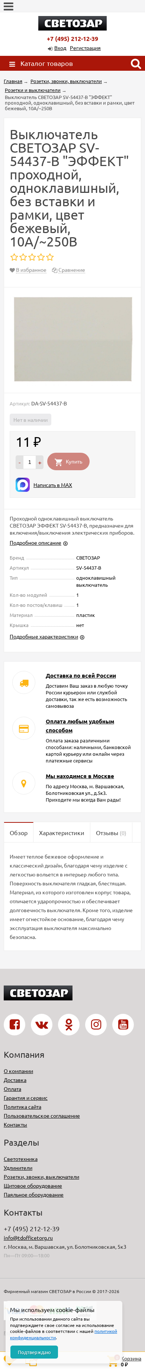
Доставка (15, 1079)
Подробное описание (35, 542)
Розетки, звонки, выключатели (41, 1176)
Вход (60, 47)
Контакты (15, 1124)
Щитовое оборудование (33, 1185)
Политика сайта (22, 1106)
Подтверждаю (34, 1352)
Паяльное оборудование (34, 1194)
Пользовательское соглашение (42, 1115)
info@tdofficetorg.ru (28, 1237)
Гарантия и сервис (26, 1097)
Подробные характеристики (44, 636)
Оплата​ (12, 1088)
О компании (18, 1070)
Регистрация (85, 47)
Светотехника (21, 1158)
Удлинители (18, 1167)
